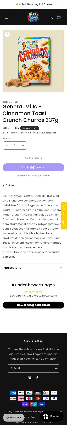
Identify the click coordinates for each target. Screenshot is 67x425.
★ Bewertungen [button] (64, 216)
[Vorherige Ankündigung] (6, 4)
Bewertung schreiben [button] (33, 305)
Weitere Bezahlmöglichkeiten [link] (33, 175)
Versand (20, 133)
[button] (7, 17)
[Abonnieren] (56, 368)
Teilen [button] (10, 185)
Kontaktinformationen (27, 422)
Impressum (48, 422)
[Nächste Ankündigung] (60, 4)
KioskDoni (18, 411)
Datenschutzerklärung (25, 417)
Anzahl (6, 138)
